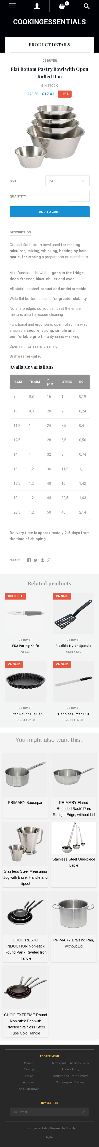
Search (28, 1063)
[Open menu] (12, 6)
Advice (28, 1076)
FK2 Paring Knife (25, 646)
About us (29, 1082)
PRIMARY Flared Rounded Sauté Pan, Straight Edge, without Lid (74, 808)
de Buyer (49, 60)
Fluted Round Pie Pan (26, 714)
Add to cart (49, 212)
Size (13, 181)
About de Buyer (29, 1089)
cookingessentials (49, 22)
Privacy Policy (70, 1069)
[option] (49, 136)
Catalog (29, 1069)
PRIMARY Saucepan (25, 802)
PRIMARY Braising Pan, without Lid (73, 943)
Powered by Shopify (62, 1128)
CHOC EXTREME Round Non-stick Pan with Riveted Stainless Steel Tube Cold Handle (25, 1024)
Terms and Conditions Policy (70, 1063)
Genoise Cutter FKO (73, 714)
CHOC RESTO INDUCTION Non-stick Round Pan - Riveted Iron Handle (25, 949)
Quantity (18, 196)
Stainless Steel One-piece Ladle (73, 862)
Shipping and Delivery (70, 1082)
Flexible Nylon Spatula (73, 646)
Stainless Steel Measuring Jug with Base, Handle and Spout (25, 877)
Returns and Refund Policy (70, 1076)
